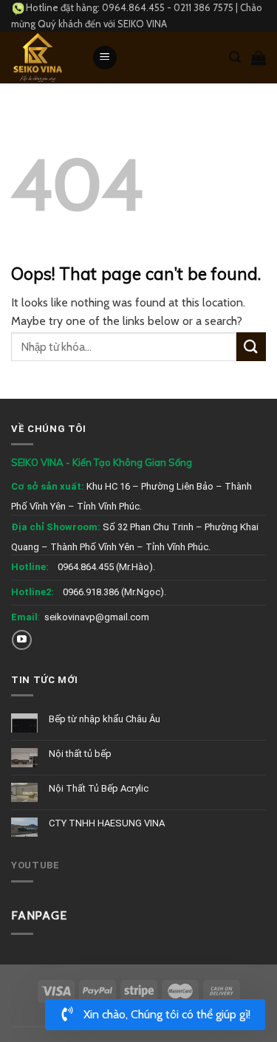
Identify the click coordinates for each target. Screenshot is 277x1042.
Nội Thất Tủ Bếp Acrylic (98, 788)
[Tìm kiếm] (235, 57)
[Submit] (251, 346)
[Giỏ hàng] (258, 57)
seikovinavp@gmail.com (96, 617)
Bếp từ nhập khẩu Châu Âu (104, 718)
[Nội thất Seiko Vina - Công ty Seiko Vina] (40, 57)
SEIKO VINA (142, 24)
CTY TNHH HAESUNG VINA (107, 823)
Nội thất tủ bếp (80, 753)
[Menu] (105, 58)
